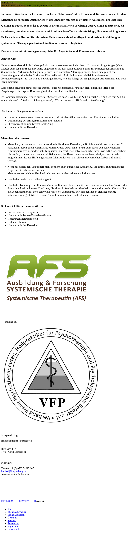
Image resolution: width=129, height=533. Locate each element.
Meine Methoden (16, 514)
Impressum (13, 526)
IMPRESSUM (7, 501)
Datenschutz (14, 529)
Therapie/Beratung (17, 512)
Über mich (13, 517)
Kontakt (12, 520)
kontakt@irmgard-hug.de (13, 471)
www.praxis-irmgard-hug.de (15, 474)
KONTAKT (24, 501)
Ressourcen (13, 523)
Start (10, 509)
